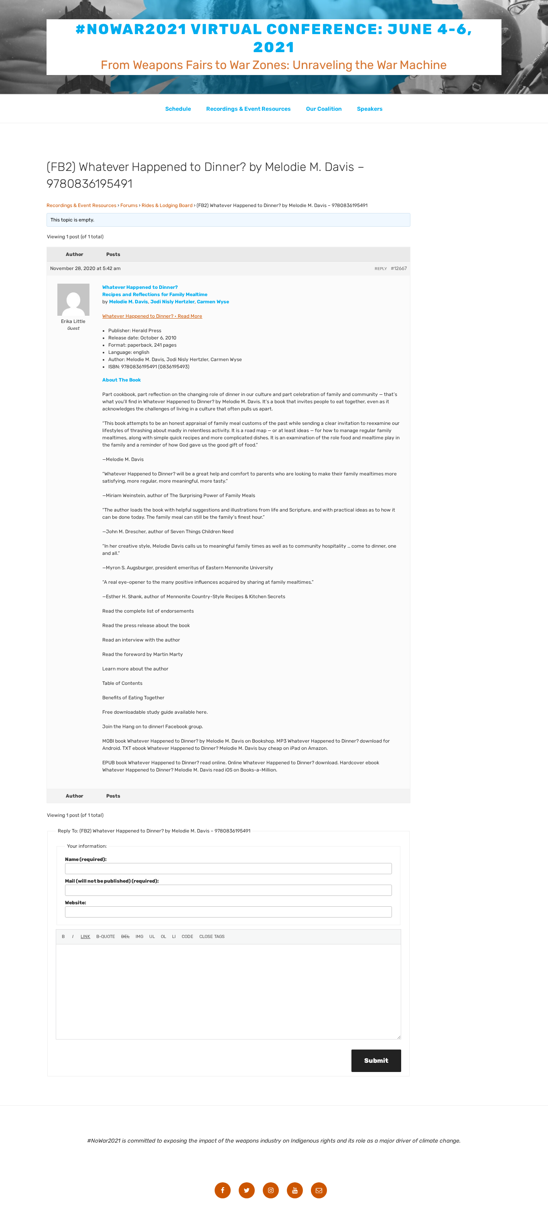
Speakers (370, 109)
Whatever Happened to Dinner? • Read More (152, 316)
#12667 (399, 268)
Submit (376, 1060)
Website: (75, 902)
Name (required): (86, 859)
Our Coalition (324, 109)
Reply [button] (381, 268)
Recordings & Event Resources (248, 109)
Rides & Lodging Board (167, 205)
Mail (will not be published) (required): (112, 881)
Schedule (178, 109)
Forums (129, 205)
